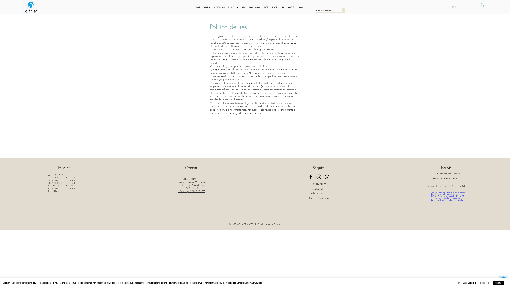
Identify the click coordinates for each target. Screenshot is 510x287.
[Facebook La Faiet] (311, 177)
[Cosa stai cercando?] (343, 10)
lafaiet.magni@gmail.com (222, 42)
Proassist (277, 224)
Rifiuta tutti (484, 282)
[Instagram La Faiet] (319, 177)
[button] (482, 5)
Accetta (498, 282)
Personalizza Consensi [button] (466, 282)
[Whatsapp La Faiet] (327, 177)
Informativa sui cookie (255, 282)
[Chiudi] (506, 283)
